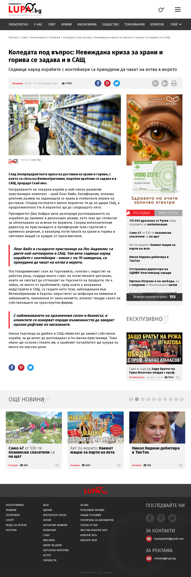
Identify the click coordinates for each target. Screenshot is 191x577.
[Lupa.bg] (13, 162)
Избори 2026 (88, 540)
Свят (52, 24)
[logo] (25, 9)
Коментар (49, 530)
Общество (110, 24)
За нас (84, 505)
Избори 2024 (88, 535)
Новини (54, 37)
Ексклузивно (137, 377)
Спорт (10, 520)
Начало (14, 37)
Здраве (47, 510)
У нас (38, 24)
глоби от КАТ (89, 525)
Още (174, 24)
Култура (11, 530)
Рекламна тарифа (92, 510)
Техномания (134, 24)
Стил (46, 535)
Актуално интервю (56, 550)
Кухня (47, 520)
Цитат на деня (52, 545)
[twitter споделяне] (116, 83)
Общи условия (90, 515)
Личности (50, 560)
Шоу (46, 505)
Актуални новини (55, 525)
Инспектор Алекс (55, 515)
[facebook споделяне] (98, 83)
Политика (13, 515)
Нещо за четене (16, 525)
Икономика (87, 24)
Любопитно (18, 24)
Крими (66, 24)
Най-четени (168, 213)
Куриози (157, 24)
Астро (47, 555)
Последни (141, 213)
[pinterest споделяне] (107, 83)
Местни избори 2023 (93, 530)
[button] (131, 399)
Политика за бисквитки (97, 520)
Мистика (49, 540)
